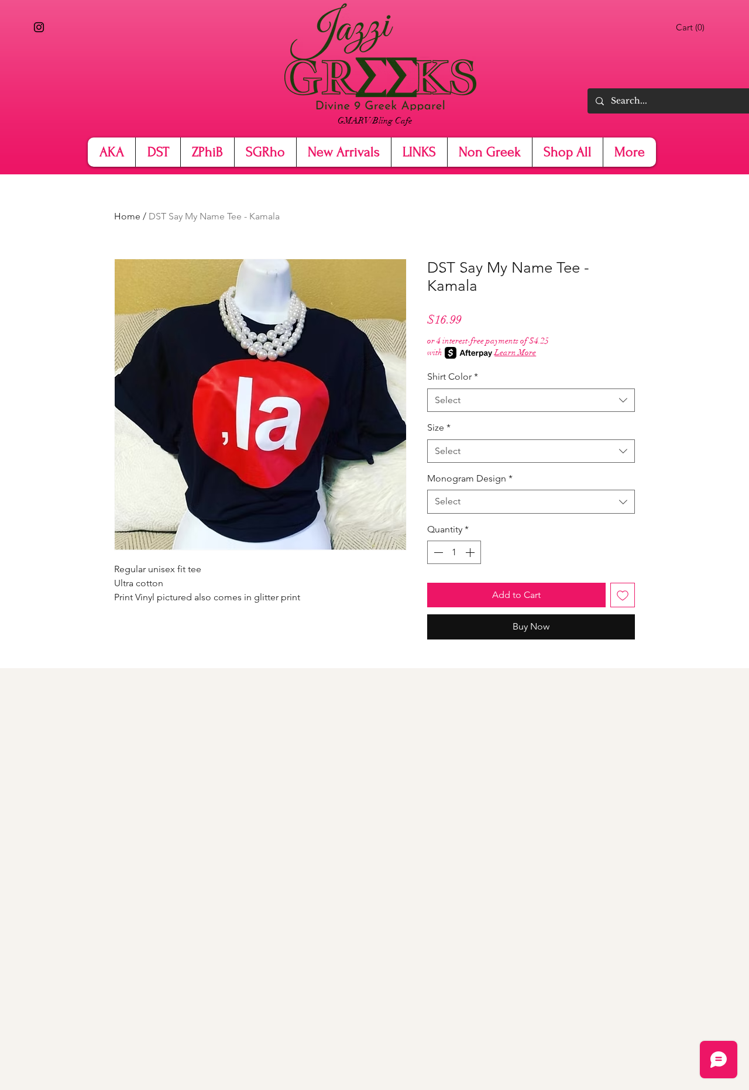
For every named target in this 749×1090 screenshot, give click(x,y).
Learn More (515, 352)
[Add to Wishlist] (622, 595)
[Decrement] (437, 552)
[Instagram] (39, 27)
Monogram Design (470, 478)
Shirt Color (452, 376)
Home (127, 216)
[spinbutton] (454, 552)
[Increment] (471, 552)
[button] (692, 27)
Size (439, 427)
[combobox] (531, 400)
